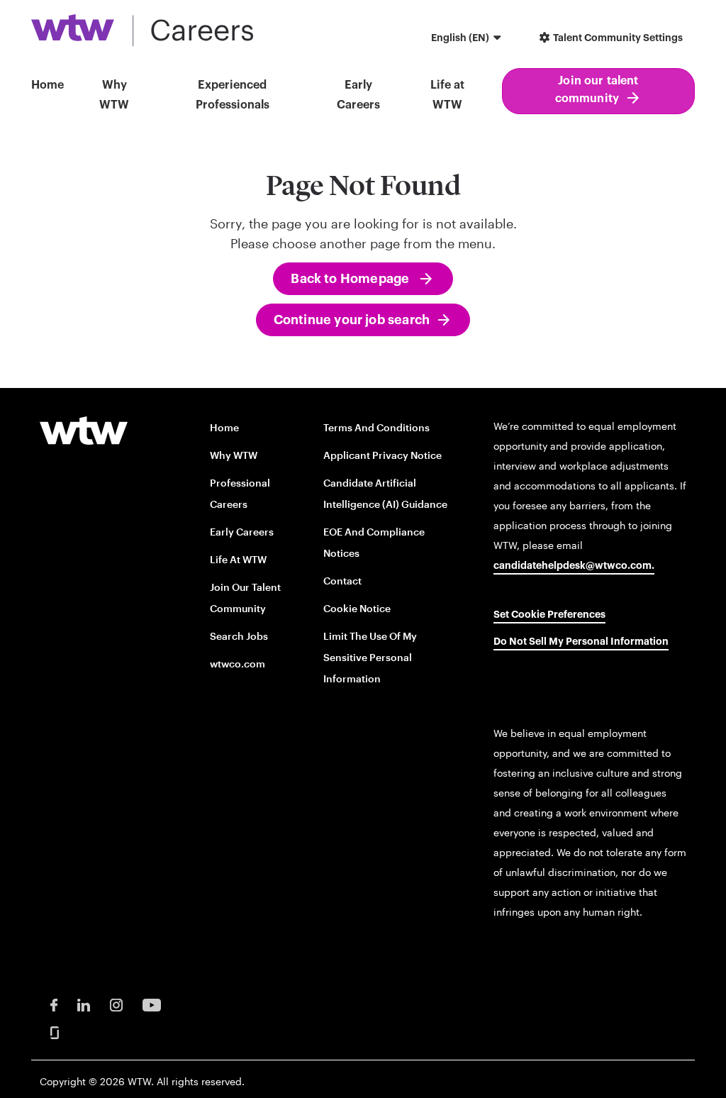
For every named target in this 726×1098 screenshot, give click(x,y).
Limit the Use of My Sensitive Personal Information (370, 657)
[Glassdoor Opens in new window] (54, 1032)
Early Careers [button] (358, 95)
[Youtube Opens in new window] (152, 1004)
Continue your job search (352, 320)
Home (47, 85)
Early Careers (242, 532)
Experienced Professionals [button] (232, 95)
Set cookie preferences (549, 615)
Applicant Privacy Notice (382, 455)
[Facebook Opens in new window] (53, 1004)
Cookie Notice (357, 608)
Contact (342, 581)
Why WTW (114, 95)
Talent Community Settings (617, 38)
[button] (467, 39)
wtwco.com (237, 664)
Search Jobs (239, 636)
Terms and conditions (376, 427)
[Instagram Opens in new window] (116, 1004)
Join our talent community (597, 89)
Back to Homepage (351, 278)
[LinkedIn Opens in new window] (83, 1004)
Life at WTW (447, 95)
